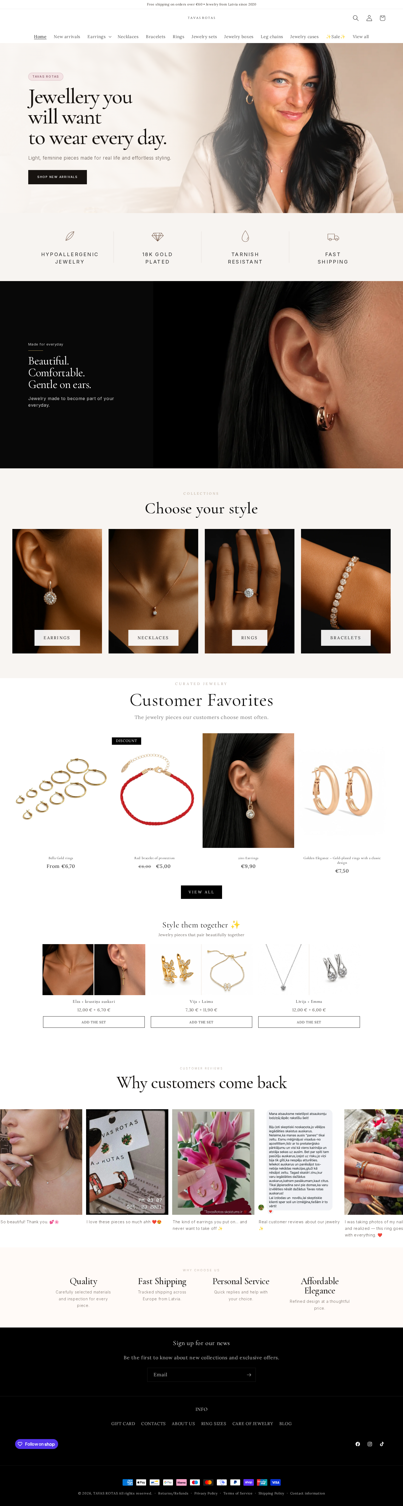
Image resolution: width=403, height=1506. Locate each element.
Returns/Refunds (173, 1493)
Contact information (307, 1493)
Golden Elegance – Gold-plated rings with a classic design (342, 860)
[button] (99, 36)
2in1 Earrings (248, 858)
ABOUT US (183, 1423)
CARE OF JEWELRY (252, 1423)
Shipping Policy (272, 1493)
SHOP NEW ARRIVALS (57, 177)
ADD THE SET (94, 1022)
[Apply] (249, 1375)
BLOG (285, 1423)
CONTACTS (153, 1423)
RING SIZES (213, 1423)
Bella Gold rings (61, 858)
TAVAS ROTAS (105, 1493)
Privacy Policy (206, 1493)
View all (201, 892)
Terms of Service (237, 1493)
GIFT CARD (123, 1423)
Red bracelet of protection (154, 858)
